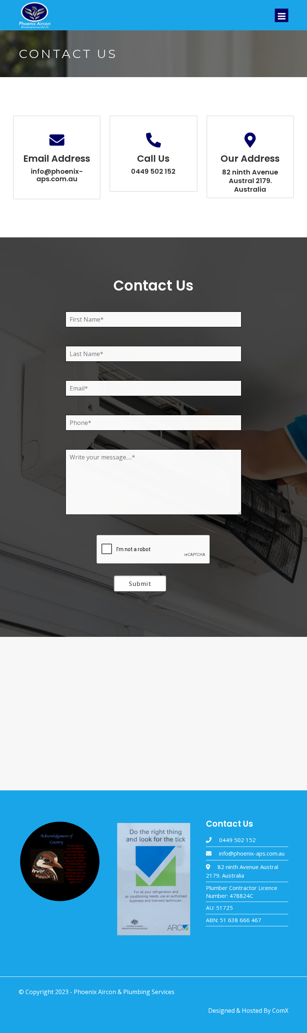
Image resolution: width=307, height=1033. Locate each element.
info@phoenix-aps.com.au (252, 853)
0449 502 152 (237, 840)
